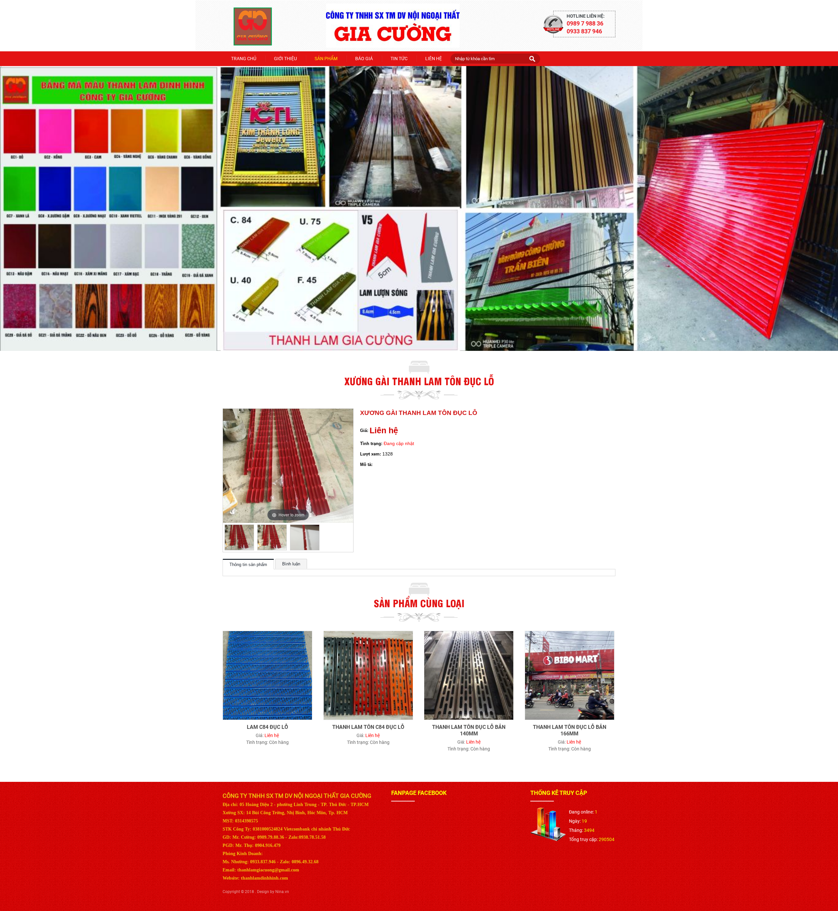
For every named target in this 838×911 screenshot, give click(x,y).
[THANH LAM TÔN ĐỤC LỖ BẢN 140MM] (468, 634)
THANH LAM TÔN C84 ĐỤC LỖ (368, 727)
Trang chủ (243, 58)
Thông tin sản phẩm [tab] (248, 564)
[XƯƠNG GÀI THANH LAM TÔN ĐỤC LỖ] (239, 537)
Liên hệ (433, 58)
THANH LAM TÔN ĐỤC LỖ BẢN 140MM (468, 730)
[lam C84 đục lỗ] (267, 634)
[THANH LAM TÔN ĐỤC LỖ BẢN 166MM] (569, 634)
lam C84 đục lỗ (267, 727)
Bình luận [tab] (291, 563)
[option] (239, 537)
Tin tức (399, 58)
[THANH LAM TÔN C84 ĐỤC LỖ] (368, 634)
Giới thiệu (285, 58)
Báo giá (364, 58)
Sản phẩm (326, 58)
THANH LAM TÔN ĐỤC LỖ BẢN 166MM (569, 730)
